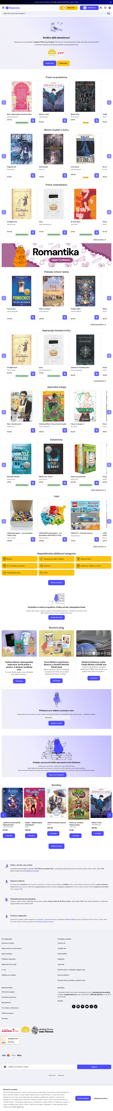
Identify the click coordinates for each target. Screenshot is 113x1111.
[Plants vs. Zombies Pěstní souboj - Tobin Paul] (78, 804)
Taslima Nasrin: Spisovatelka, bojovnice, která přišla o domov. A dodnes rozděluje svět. (19, 666)
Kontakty (5, 1018)
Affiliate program (8, 1013)
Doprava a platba (8, 943)
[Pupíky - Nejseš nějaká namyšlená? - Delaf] (34, 804)
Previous (3, 815)
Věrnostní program (8, 992)
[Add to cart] (33, 120)
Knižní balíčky (62, 954)
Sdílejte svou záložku (9, 975)
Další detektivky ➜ (98, 490)
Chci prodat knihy (56, 617)
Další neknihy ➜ (99, 546)
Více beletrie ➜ (100, 381)
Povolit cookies (83, 1098)
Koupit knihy (50, 63)
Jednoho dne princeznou (56, 823)
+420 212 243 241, (96, 995)
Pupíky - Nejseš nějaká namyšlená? (33, 824)
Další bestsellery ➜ (98, 324)
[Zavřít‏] (111, 2)
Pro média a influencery (10, 1008)
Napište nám (61, 1075)
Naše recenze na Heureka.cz (12, 948)
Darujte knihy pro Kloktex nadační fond (71, 980)
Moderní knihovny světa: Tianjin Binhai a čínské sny (93, 663)
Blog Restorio (6, 1003)
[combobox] (56, 13)
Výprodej (61, 964)
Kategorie (61, 959)
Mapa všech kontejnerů (56, 775)
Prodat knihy (63, 63)
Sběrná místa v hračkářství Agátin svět (71, 970)
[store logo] (13, 7)
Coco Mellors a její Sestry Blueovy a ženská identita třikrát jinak (56, 665)
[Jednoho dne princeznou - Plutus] (56, 804)
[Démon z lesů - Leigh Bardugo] (101, 804)
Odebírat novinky (56, 723)
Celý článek (19, 681)
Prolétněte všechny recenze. (45, 922)
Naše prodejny (7, 954)
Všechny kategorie (56, 582)
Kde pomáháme (63, 975)
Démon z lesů (97, 823)
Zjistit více (20, 1107)
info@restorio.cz (70, 995)
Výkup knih (61, 943)
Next (109, 815)
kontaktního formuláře (101, 992)
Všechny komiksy (56, 846)
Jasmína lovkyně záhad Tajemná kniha (11, 824)
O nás (4, 970)
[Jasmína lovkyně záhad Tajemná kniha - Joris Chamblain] (12, 804)
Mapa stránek (52, 1075)
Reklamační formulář (9, 964)
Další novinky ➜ (99, 239)
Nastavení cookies (100, 1098)
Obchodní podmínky (9, 997)
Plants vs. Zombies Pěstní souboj (76, 824)
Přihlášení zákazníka (9, 959)
